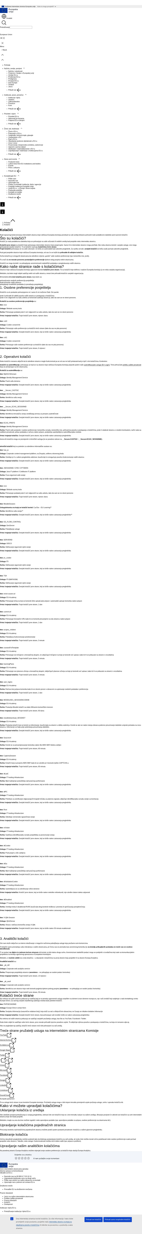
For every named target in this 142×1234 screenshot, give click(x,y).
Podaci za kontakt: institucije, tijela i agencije (24, 184)
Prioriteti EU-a (13, 116)
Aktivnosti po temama (16, 118)
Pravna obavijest (10, 1200)
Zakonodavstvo (14, 101)
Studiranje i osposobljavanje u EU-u (21, 149)
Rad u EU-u (12, 139)
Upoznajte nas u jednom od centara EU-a (19, 1182)
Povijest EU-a (13, 81)
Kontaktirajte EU (10, 176)
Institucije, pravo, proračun (13, 95)
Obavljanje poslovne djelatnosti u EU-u (22, 141)
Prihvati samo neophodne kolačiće (117, 1219)
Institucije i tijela (14, 98)
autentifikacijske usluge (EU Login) (97, 365)
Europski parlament (7, 1099)
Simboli (11, 84)
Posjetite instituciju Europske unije (21, 186)
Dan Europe (12, 83)
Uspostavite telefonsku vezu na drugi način (20, 1178)
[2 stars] (17, 1158)
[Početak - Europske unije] (9, 10)
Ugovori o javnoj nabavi (17, 147)
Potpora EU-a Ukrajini (16, 120)
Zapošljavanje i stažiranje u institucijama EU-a (25, 151)
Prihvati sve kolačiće (93, 1219)
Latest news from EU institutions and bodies (24, 164)
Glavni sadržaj (6, 2)
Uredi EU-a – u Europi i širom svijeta (21, 188)
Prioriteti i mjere (10, 114)
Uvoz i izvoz (12, 143)
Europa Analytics (91, 958)
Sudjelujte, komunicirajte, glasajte (20, 135)
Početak (7, 65)
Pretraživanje (5, 27)
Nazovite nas (13, 181)
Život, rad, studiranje (11, 129)
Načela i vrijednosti (15, 71)
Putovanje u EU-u (14, 133)
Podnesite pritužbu (15, 190)
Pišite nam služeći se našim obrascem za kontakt (22, 1180)
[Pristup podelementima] (24, 68)
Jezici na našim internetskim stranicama (18, 1196)
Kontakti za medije (15, 192)
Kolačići (7, 1202)
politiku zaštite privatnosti (132, 365)
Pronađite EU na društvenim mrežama (18, 1189)
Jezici (10, 86)
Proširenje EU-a (14, 77)
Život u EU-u (13, 131)
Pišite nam (12, 179)
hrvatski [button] (9, 18)
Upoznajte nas (13, 182)
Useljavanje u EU (14, 137)
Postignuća (12, 79)
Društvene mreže (14, 194)
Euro (10, 105)
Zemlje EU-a (13, 75)
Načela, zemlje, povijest (13, 68)
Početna (7, 223)
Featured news (13, 162)
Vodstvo (11, 100)
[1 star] (16, 1158)
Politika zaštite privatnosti (13, 1198)
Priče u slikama (14, 167)
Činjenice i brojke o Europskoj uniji (21, 73)
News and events (10, 159)
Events (10, 166)
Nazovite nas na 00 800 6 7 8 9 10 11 (17, 1176)
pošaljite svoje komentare (49, 1158)
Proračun (11, 103)
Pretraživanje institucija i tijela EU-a (17, 1211)
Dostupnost (8, 1204)
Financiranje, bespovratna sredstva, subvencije (25, 145)
